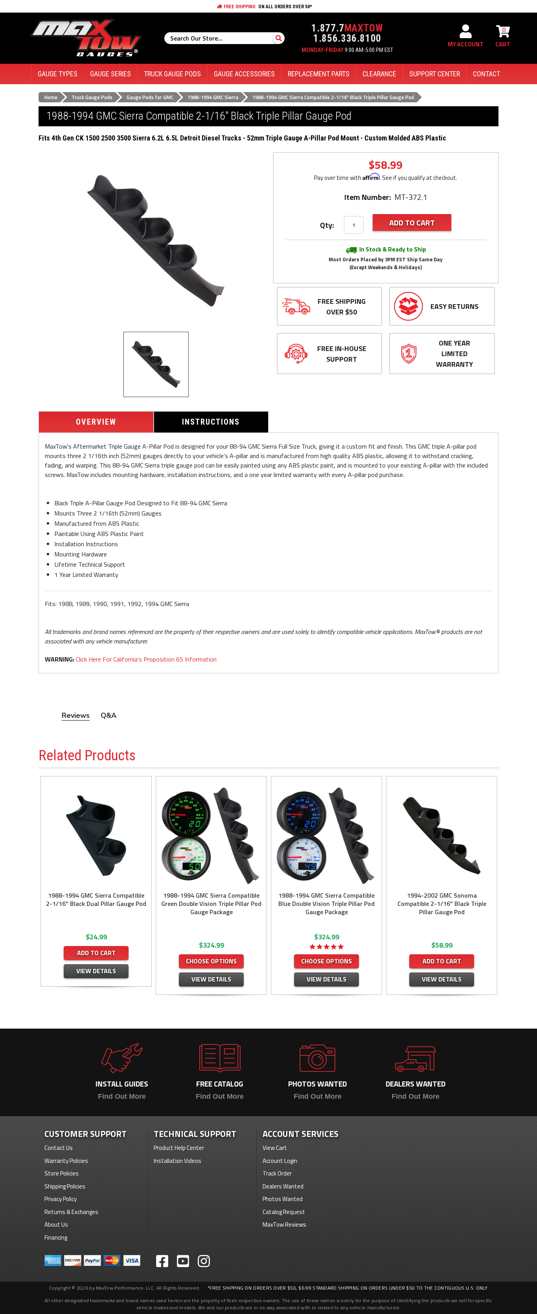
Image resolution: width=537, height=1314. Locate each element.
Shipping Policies (64, 1186)
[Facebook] (162, 1261)
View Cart (275, 1147)
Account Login (280, 1160)
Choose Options (211, 961)
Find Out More (122, 1096)
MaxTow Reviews (284, 1224)
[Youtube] (183, 1261)
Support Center (434, 74)
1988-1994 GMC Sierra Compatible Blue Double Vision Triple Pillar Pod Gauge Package (326, 903)
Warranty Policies (66, 1160)
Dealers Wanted (283, 1186)
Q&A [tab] (108, 715)
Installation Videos (177, 1160)
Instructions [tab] (211, 422)
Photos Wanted (283, 1198)
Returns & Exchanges (71, 1211)
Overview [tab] (96, 422)
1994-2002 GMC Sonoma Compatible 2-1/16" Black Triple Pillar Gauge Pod (441, 903)
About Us (56, 1224)
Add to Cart (96, 952)
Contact (486, 74)
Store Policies (61, 1173)
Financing (55, 1237)
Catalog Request (284, 1211)
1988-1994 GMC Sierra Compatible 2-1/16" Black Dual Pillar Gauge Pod (96, 899)
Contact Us (58, 1147)
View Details (96, 971)
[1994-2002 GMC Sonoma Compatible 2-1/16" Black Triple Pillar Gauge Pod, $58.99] (442, 835)
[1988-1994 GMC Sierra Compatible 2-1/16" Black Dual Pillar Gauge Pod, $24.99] (96, 835)
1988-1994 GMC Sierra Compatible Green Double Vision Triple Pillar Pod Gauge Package (211, 903)
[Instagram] (204, 1261)
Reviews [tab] (76, 715)
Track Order (277, 1173)
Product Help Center (179, 1147)
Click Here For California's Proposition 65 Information (146, 659)
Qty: (327, 225)
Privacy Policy (60, 1198)
